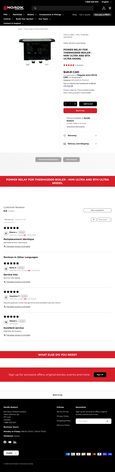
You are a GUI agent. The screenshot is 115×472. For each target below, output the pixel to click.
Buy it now (80, 111)
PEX (5, 14)
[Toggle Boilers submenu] (35, 14)
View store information (76, 126)
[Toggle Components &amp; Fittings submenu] (63, 14)
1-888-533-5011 (91, 2)
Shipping (67, 80)
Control (7, 19)
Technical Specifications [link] (48, 159)
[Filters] (94, 220)
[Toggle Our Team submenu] (50, 19)
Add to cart (88, 104)
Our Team (43, 19)
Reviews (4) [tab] (8, 220)
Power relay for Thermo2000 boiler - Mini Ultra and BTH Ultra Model (37, 29)
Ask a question (97, 210)
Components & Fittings (50, 14)
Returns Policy (63, 425)
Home (20, 29)
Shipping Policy (64, 421)
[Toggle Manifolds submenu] (23, 14)
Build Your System (24, 19)
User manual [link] (71, 159)
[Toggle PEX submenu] (9, 14)
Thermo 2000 (68, 35)
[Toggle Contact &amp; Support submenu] (22, 23)
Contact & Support (12, 23)
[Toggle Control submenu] (12, 19)
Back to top (57, 395)
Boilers (30, 14)
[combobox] (62, 8)
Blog (74, 15)
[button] (110, 8)
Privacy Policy (63, 416)
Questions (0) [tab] (20, 220)
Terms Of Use (63, 412)
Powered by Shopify (26, 464)
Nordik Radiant (14, 464)
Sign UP (100, 375)
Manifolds (17, 14)
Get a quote (84, 15)
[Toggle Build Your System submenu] (35, 19)
